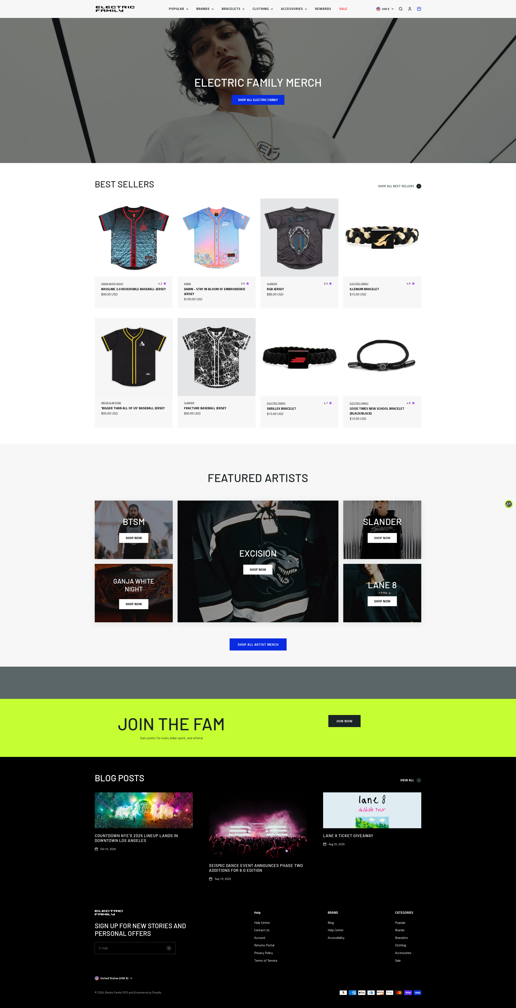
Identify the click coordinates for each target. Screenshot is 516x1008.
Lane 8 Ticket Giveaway (348, 835)
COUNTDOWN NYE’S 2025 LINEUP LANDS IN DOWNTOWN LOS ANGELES (136, 838)
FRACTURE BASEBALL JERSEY (205, 408)
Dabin (187, 284)
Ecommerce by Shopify (147, 992)
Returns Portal (264, 945)
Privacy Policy (263, 952)
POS (125, 992)
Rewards (323, 8)
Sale (343, 8)
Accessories (292, 8)
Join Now (344, 721)
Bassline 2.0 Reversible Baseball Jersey (133, 289)
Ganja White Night (112, 284)
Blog (331, 922)
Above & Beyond (111, 403)
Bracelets (231, 8)
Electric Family (359, 284)
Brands (203, 8)
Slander (272, 284)
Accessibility (336, 937)
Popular (176, 8)
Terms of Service (265, 960)
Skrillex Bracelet (281, 408)
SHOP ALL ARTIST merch (258, 644)
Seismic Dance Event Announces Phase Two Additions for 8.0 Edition (256, 868)
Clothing (261, 8)
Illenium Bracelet (364, 289)
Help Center (262, 922)
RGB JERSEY (275, 289)
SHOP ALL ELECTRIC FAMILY (258, 99)
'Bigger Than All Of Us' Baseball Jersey (133, 408)
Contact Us (261, 930)
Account (259, 937)
